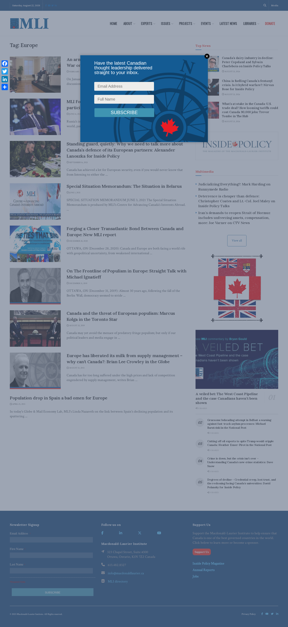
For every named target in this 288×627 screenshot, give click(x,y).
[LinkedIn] (5, 79)
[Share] (5, 87)
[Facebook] (5, 63)
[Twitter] (5, 71)
